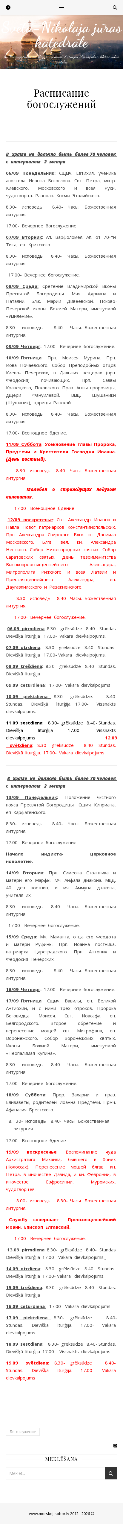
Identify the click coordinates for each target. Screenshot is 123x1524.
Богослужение (23, 1431)
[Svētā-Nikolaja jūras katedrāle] (61, 42)
